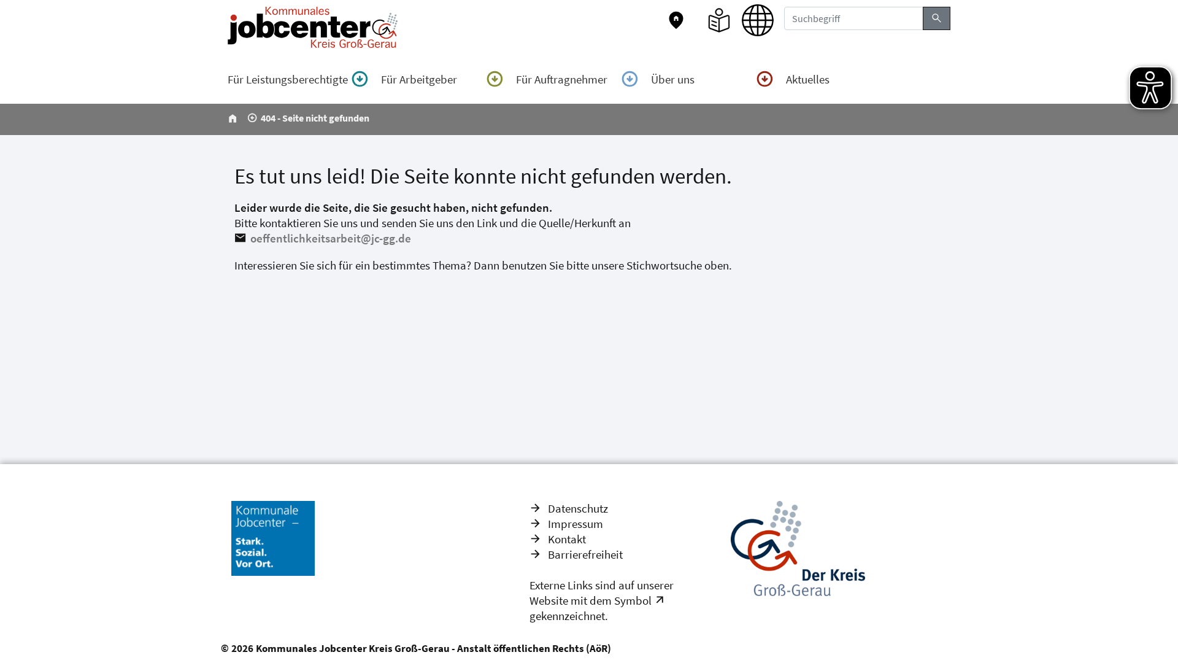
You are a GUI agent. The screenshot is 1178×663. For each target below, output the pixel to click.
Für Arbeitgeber (419, 79)
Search (936, 18)
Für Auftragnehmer (561, 79)
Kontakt (567, 539)
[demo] (662, 600)
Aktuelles (808, 79)
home (232, 118)
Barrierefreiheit (585, 554)
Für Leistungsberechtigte (288, 79)
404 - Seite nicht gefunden (315, 118)
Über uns (673, 79)
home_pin (676, 20)
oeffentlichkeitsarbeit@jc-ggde (330, 238)
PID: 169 (639, 648)
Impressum (575, 523)
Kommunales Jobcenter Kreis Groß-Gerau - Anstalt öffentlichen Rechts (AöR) (433, 648)
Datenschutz (578, 508)
